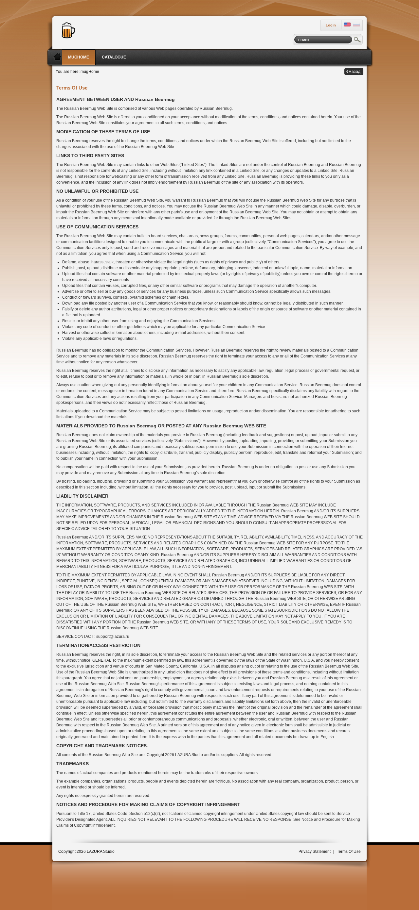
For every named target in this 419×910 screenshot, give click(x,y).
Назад (354, 71)
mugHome (90, 71)
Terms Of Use (349, 851)
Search (357, 40)
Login (331, 25)
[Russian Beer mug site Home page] (67, 29)
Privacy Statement (315, 851)
